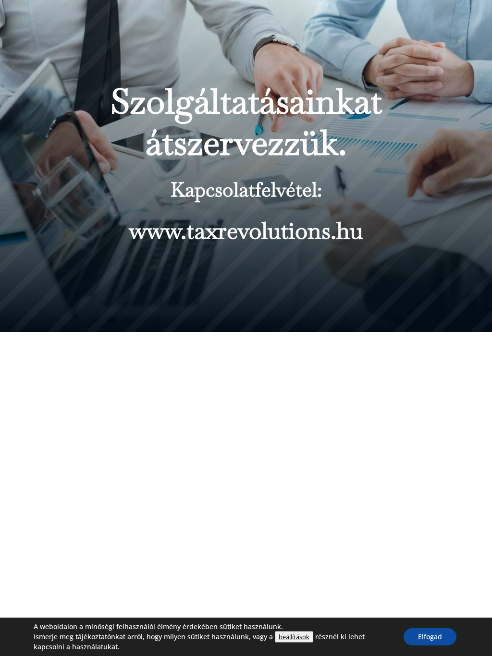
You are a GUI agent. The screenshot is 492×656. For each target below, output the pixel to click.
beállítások (294, 636)
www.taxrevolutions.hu (246, 230)
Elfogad (430, 636)
